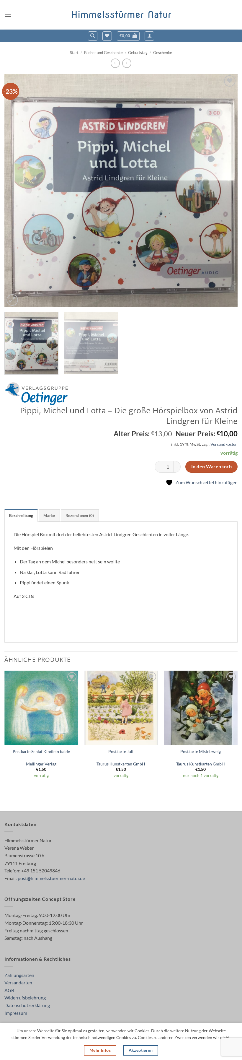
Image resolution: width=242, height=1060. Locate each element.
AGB (9, 990)
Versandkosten (224, 444)
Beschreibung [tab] (21, 515)
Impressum (15, 1013)
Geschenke (162, 52)
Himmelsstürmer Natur (121, 14)
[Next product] (115, 63)
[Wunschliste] (107, 36)
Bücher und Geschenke (103, 52)
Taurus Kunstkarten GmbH (121, 763)
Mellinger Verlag (41, 763)
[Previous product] (126, 63)
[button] (8, 14)
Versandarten (18, 982)
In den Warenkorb (211, 466)
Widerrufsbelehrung (25, 997)
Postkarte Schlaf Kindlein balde (41, 751)
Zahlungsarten (19, 975)
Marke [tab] (49, 515)
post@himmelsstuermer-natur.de (51, 878)
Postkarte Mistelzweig (200, 751)
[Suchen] (92, 36)
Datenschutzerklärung (27, 1005)
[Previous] (16, 190)
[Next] (225, 190)
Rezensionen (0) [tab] (80, 515)
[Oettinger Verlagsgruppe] (36, 393)
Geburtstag (138, 52)
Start (74, 52)
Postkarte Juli (120, 751)
